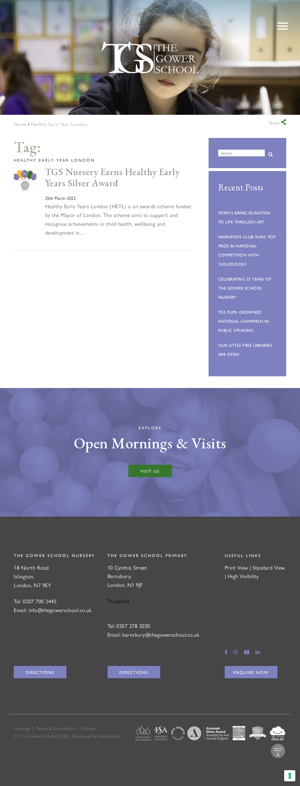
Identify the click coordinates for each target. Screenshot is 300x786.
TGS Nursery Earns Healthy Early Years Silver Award (112, 177)
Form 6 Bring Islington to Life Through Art (244, 217)
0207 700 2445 (40, 601)
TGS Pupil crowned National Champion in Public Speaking (243, 321)
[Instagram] (235, 652)
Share (274, 122)
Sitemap (22, 728)
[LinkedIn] (257, 652)
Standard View (269, 567)
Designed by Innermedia (96, 735)
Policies (88, 728)
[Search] (270, 155)
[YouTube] (247, 652)
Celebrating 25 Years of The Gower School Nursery (245, 288)
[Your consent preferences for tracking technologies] (289, 775)
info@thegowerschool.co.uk (60, 610)
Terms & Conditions (55, 728)
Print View (236, 567)
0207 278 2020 (133, 625)
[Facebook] (226, 652)
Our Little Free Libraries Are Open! (245, 349)
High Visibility (243, 576)
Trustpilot (119, 600)
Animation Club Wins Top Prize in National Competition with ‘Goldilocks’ (247, 250)
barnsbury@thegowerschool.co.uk (160, 634)
